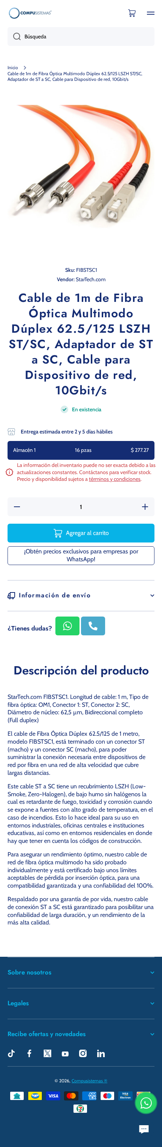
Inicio (13, 67)
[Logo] (30, 13)
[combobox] (81, 36)
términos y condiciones (115, 479)
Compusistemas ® (89, 1080)
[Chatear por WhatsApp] (146, 1102)
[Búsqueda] (14, 36)
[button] (132, 13)
